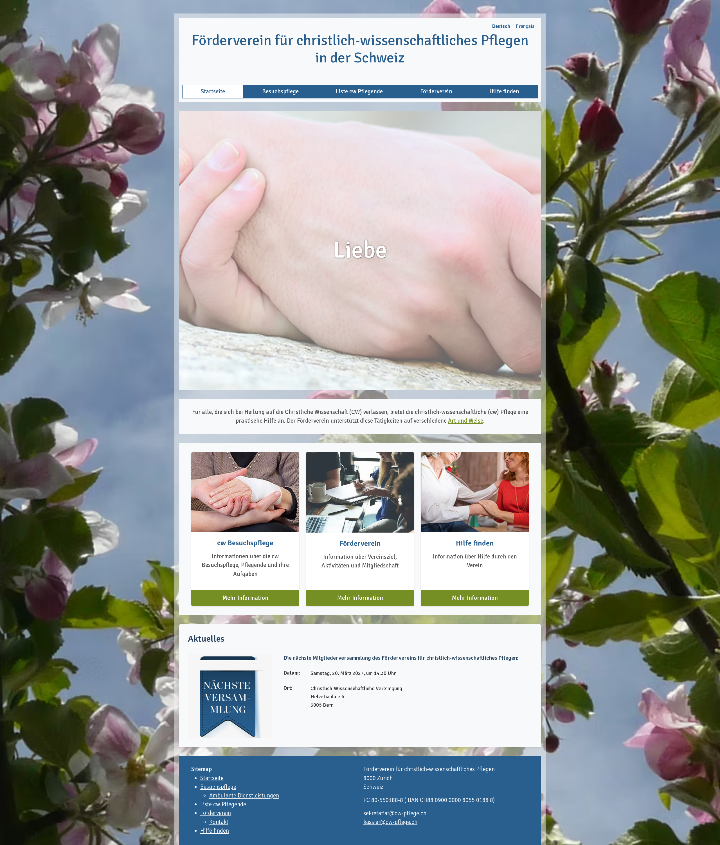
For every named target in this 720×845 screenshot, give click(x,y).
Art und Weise (465, 420)
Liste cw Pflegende (359, 91)
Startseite (213, 91)
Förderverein (436, 91)
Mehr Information (245, 597)
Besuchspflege (280, 91)
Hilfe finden (504, 91)
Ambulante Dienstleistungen (244, 795)
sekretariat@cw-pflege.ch (394, 813)
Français (525, 26)
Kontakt (218, 822)
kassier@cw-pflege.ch (390, 822)
